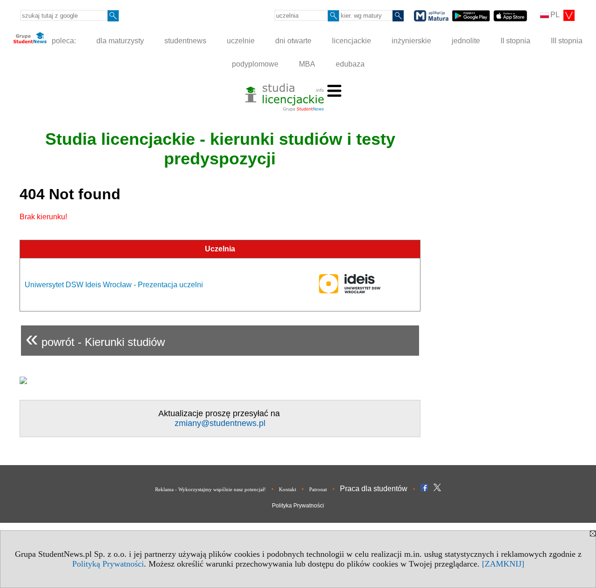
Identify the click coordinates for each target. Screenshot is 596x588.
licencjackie (351, 41)
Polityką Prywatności (108, 563)
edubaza (350, 64)
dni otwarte (293, 41)
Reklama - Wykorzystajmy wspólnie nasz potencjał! (210, 489)
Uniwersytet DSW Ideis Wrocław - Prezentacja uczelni (114, 285)
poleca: (63, 41)
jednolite (466, 41)
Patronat (318, 489)
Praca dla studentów (373, 489)
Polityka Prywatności (298, 505)
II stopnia (515, 41)
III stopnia (566, 41)
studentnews (185, 41)
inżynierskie (411, 41)
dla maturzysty (120, 41)
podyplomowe (255, 64)
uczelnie (241, 41)
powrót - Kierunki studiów (95, 338)
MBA (307, 64)
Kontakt (287, 489)
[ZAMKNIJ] (503, 563)
